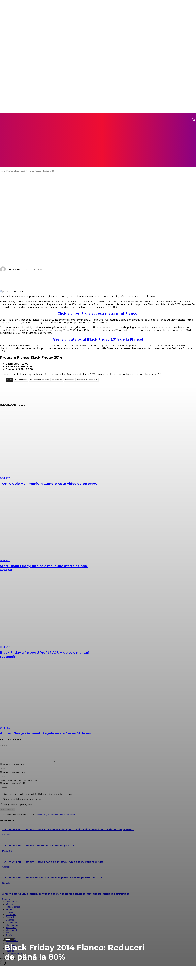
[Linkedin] (91, 279)
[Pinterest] (74, 279)
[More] (136, 279)
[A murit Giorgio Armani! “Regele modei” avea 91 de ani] (50, 694)
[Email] (109, 279)
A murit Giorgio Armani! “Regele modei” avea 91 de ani (45, 733)
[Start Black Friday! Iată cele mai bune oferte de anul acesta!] (50, 527)
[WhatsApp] (83, 279)
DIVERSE (9, 939)
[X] (66, 279)
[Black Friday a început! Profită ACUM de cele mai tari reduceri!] (50, 613)
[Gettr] (126, 279)
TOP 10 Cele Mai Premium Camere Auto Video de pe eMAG (49, 484)
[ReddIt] (100, 279)
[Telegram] (117, 279)
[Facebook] (57, 279)
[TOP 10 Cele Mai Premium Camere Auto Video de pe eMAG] (50, 444)
